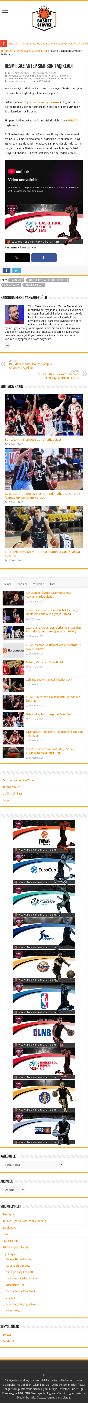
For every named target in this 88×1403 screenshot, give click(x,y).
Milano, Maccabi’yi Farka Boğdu (45, 662)
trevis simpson (34, 285)
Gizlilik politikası (12, 793)
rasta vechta (11, 285)
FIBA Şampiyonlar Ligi (16, 1247)
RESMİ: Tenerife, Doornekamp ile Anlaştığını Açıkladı (31, 364)
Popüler (22, 584)
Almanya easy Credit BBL (32, 50)
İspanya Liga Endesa (18, 1265)
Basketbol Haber (46, 75)
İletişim (7, 800)
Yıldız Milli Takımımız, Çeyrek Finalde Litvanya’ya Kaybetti (44, 43)
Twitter (7, 1334)
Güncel (8, 584)
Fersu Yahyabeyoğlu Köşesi (19, 780)
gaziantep (16, 280)
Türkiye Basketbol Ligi (19, 1259)
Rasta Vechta (24, 78)
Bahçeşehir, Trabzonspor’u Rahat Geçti (33, 440)
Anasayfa (9, 50)
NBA (5, 1234)
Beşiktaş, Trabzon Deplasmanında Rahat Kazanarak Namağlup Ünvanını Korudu (42, 495)
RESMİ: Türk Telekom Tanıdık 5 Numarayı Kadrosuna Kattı (58, 375)
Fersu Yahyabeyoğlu (18, 73)
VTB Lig (10, 1297)
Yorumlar (38, 584)
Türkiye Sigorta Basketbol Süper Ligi (52, 78)
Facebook (9, 1341)
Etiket (52, 584)
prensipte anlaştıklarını (43, 102)
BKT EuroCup (11, 1240)
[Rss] (44, 1375)
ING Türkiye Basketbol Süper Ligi (48, 280)
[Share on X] (17, 257)
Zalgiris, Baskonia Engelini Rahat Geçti (49, 679)
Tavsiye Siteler (11, 787)
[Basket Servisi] (44, 17)
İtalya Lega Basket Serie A (21, 1278)
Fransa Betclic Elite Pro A (20, 1291)
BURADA (72, 120)
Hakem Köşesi (14, 1310)
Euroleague (9, 1227)
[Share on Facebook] (44, 257)
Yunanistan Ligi (15, 1284)
